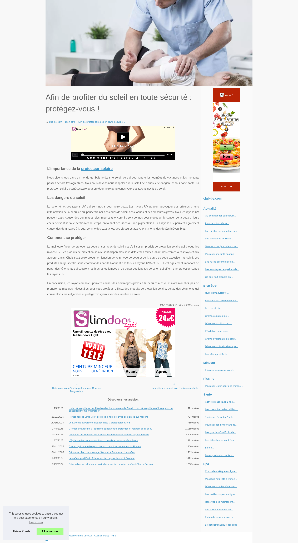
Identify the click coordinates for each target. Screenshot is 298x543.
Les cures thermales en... (219, 509)
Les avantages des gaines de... (222, 269)
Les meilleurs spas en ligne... (221, 494)
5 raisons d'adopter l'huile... (220, 417)
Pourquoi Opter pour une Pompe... (224, 385)
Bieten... (209, 447)
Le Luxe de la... (213, 308)
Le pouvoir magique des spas (221, 524)
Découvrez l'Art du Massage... (221, 346)
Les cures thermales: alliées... (221, 409)
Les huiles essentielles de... (220, 261)
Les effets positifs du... (217, 354)
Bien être (70, 121)
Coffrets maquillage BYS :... (220, 401)
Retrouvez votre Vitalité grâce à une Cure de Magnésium (76, 390)
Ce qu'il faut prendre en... (219, 276)
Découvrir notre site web (80, 535)
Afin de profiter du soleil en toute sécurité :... (102, 121)
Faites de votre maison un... (220, 517)
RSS (113, 535)
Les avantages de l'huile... (219, 238)
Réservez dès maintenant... (220, 501)
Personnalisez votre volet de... (221, 300)
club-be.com (55, 121)
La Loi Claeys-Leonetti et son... (222, 231)
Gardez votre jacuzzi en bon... (221, 246)
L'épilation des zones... (217, 331)
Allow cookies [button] (50, 531)
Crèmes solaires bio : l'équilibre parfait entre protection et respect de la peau (110, 428)
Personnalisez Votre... (217, 223)
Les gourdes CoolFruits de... (220, 432)
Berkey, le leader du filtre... (219, 455)
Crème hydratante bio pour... (220, 338)
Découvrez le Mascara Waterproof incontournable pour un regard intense (109, 434)
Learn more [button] (36, 522)
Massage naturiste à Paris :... (221, 478)
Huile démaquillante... (217, 292)
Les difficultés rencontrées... (220, 440)
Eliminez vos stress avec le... (220, 370)
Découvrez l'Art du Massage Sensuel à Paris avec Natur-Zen (102, 452)
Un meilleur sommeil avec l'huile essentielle (174, 388)
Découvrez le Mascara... (218, 323)
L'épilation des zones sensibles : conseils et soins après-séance (103, 440)
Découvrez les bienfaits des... (221, 486)
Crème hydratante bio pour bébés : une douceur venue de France (105, 446)
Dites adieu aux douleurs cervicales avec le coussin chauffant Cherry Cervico (111, 464)
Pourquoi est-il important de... (221, 424)
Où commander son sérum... (220, 215)
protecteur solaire (97, 168)
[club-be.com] (149, 43)
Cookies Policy (101, 535)
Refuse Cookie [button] (21, 531)
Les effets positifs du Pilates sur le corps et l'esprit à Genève (102, 458)
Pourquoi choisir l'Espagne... (220, 254)
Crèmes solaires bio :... (217, 315)
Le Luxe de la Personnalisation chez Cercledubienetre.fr (99, 422)
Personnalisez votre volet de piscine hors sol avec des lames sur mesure (108, 417)
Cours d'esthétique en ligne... (221, 471)
